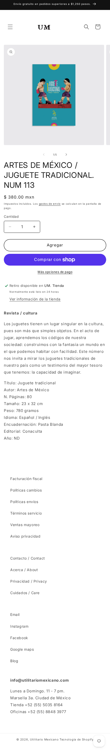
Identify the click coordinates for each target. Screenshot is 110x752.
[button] (10, 26)
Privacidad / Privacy (28, 581)
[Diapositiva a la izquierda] (43, 154)
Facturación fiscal (26, 478)
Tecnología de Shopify (77, 739)
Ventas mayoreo (24, 524)
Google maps (22, 649)
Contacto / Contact (27, 558)
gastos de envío (50, 203)
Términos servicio (26, 513)
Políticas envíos (24, 501)
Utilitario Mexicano (44, 739)
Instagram (19, 626)
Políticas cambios (26, 490)
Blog (14, 661)
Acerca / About (24, 570)
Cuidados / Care (25, 593)
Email (15, 614)
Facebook (19, 638)
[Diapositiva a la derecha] (66, 154)
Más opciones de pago (55, 272)
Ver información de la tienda (35, 299)
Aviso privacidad (25, 536)
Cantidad (11, 216)
